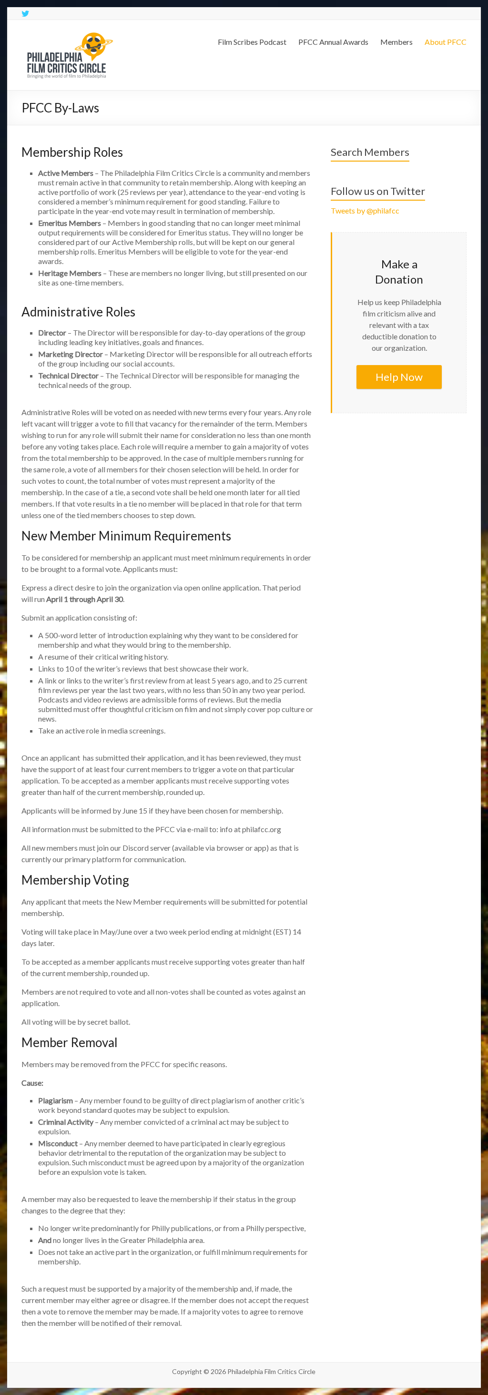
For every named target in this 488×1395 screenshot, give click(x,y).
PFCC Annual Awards (333, 41)
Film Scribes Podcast (252, 41)
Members (396, 41)
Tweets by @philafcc (365, 210)
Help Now (399, 376)
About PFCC (446, 41)
